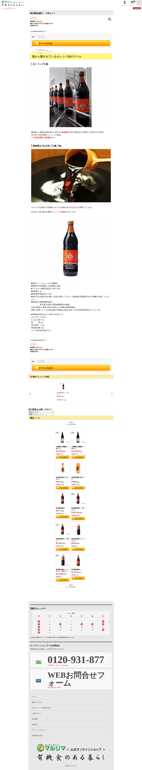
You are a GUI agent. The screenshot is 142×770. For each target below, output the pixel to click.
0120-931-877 (76, 659)
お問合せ (35, 724)
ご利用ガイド (36, 713)
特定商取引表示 (37, 735)
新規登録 (137, 8)
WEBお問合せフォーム (76, 679)
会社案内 (35, 719)
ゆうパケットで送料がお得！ (41, 708)
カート (132, 3)
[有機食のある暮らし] (33, 3)
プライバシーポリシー (39, 730)
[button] (109, 622)
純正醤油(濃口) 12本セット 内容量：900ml (63, 396)
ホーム (34, 696)
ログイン (124, 5)
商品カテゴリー (37, 702)
